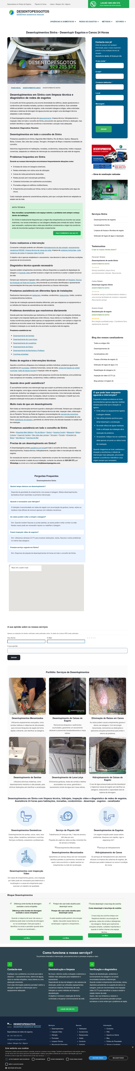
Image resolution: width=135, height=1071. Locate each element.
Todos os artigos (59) (102, 343)
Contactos (110, 1029)
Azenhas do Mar (32, 438)
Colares (13, 435)
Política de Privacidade (114, 1041)
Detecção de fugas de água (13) (106, 364)
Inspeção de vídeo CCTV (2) (104, 375)
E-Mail (49, 638)
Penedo (62, 435)
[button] (45, 1068)
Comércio (82, 1041)
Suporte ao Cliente (113, 1035)
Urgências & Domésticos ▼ (63, 21)
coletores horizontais (68, 250)
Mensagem (100, 103)
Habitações (83, 1029)
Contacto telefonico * (104, 82)
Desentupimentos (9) (101, 348)
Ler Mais (27, 938)
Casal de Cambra (24, 435)
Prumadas (55, 1038)
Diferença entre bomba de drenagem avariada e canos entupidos (27, 911)
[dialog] (67, 1058)
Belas (78, 432)
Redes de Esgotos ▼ (89, 21)
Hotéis (81, 1038)
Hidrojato (55, 1035)
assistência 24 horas (38, 448)
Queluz (49, 432)
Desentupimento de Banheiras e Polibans (28, 350)
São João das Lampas (40, 435)
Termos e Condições (113, 1044)
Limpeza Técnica (57, 1041)
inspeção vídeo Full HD (35, 253)
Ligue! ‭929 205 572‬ (110, 4)
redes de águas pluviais (27, 370)
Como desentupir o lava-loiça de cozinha (105, 908)
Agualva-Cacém (59, 432)
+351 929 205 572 (15, 1036)
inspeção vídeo (24, 272)
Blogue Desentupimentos (20, 895)
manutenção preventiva (69, 414)
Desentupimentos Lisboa (32, 88)
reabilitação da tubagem (24, 419)
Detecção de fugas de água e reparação (109, 236)
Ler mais (47, 1056)
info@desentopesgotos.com (16, 1039)
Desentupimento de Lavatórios (24, 343)
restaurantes (64, 295)
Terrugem (53, 435)
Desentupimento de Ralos (23, 347)
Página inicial (16, 88)
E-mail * (99, 71)
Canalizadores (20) (101, 354)
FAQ (108, 1032)
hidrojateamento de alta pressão (56, 247)
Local (98, 93)
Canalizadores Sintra (102, 225)
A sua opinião (12, 646)
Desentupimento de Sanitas (23, 335)
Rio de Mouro (40, 432)
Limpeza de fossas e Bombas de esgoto (109, 230)
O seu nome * (101, 61)
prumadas (25, 368)
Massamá (70, 432)
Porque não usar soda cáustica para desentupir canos (65, 911)
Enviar (103, 129)
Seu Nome (11, 638)
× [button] (132, 1047)
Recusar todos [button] (118, 1058)
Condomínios (83, 1032)
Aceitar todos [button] (98, 1058)
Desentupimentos (57, 1029)
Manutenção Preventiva (60, 1044)
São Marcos (20, 438)
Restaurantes (83, 1035)
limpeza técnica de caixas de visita (38, 250)
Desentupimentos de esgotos (105, 219)
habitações (36, 295)
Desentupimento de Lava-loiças (25, 339)
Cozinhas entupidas (20, 354)
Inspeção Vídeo (57, 1032)
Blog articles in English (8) (103, 381)
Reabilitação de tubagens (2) (104, 370)
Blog (108, 1038)
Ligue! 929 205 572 (67, 1009)
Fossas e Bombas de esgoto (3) (106, 359)
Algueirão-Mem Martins (24, 432)
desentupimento (45, 118)
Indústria (82, 1044)
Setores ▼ (121, 21)
